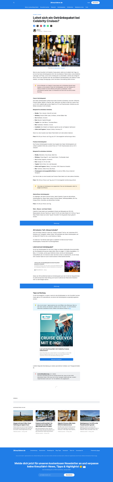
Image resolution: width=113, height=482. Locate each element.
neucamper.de (79, 450)
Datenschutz (42, 450)
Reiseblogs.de (50, 450)
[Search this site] (14, 3)
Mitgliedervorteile (79, 7)
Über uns (72, 450)
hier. (70, 308)
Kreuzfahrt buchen (44, 7)
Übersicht (53, 7)
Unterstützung (33, 450)
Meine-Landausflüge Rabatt (31, 7)
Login (88, 2)
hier (96, 455)
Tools (86, 7)
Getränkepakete (61, 7)
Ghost (98, 450)
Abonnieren (95, 2)
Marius (38, 30)
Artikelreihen (70, 7)
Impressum (65, 450)
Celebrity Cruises (37, 14)
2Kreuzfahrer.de (56, 2)
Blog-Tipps (58, 450)
